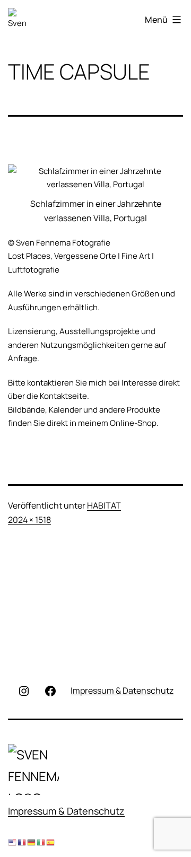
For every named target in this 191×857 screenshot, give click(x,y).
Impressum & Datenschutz (66, 810)
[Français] (22, 842)
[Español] (51, 842)
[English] (13, 842)
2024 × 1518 (29, 520)
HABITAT (104, 505)
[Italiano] (41, 842)
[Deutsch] (32, 842)
